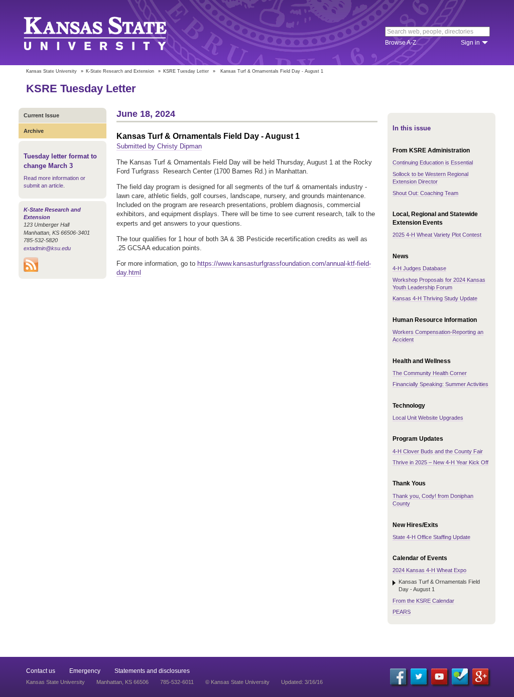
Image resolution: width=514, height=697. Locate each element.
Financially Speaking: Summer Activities (440, 384)
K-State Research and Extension (120, 71)
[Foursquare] (460, 676)
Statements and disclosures (152, 670)
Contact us (40, 670)
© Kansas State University (237, 682)
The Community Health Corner (430, 373)
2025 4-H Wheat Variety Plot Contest (437, 235)
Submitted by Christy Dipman (159, 146)
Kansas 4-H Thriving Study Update (435, 298)
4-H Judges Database (419, 268)
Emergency (84, 670)
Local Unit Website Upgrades (428, 418)
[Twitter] (419, 676)
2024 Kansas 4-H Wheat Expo (429, 570)
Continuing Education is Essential (433, 162)
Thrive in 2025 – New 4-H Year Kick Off (440, 462)
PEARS (402, 612)
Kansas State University (107, 32)
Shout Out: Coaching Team (425, 193)
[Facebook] (398, 676)
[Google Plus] (480, 676)
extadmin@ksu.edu (47, 248)
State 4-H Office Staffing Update (431, 537)
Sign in (470, 42)
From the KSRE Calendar (423, 601)
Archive (34, 131)
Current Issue (41, 115)
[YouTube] (439, 676)
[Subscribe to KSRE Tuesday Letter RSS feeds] (31, 270)
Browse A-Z (400, 42)
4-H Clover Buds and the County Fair (438, 451)
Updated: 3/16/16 (302, 682)
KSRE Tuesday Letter (186, 71)
